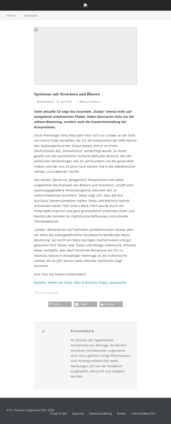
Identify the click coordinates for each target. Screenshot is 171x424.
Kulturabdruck (45, 101)
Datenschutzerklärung (100, 413)
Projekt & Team (59, 413)
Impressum (78, 413)
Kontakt (121, 413)
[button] (60, 304)
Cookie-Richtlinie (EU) (143, 413)
